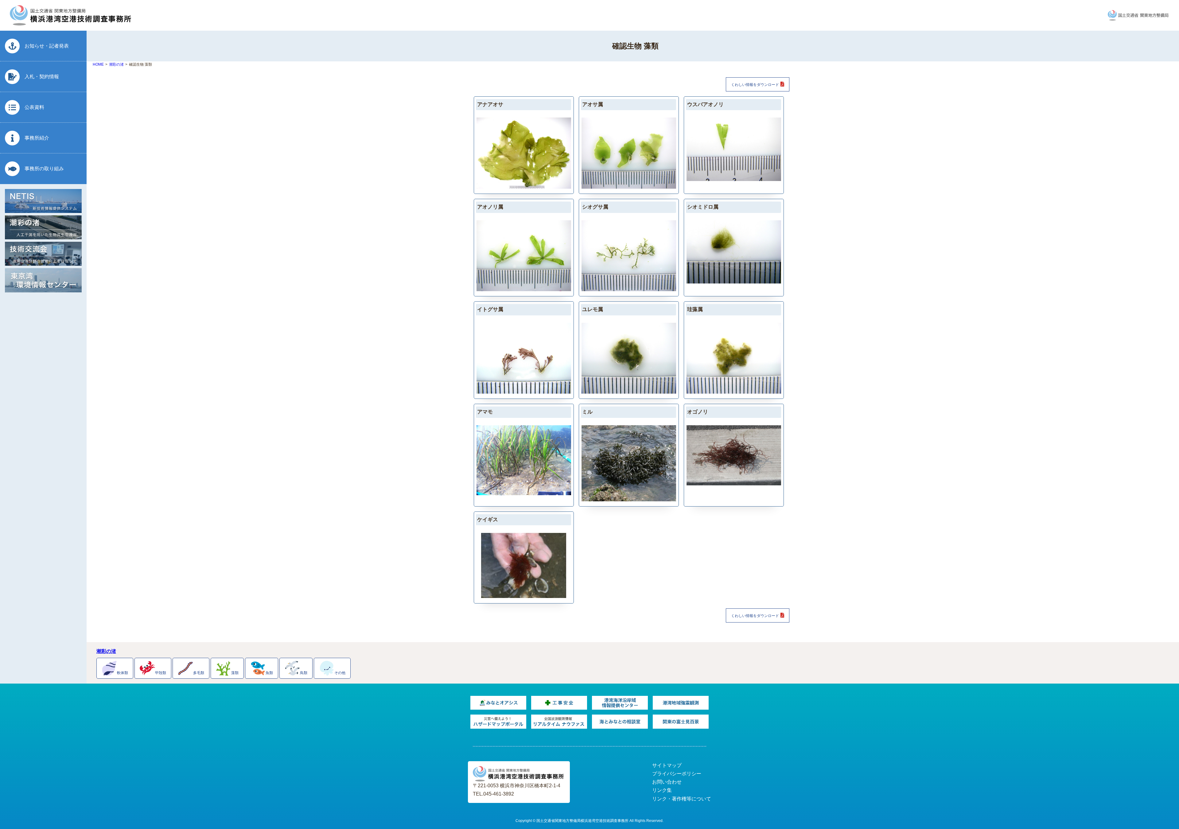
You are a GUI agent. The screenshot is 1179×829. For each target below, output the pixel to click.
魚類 (269, 672)
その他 (339, 672)
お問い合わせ (667, 782)
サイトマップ (667, 765)
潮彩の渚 (116, 64)
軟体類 (122, 672)
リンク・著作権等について (681, 798)
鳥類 (303, 672)
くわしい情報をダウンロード (755, 85)
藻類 (235, 672)
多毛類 (198, 672)
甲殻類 (160, 672)
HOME (98, 64)
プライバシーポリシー (676, 773)
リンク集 (662, 790)
